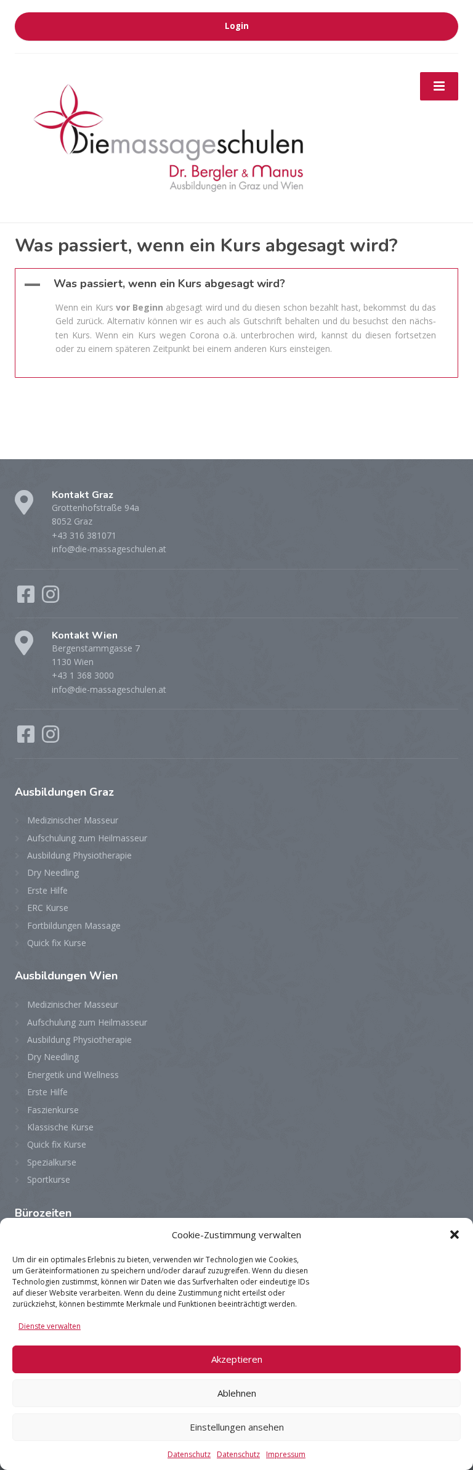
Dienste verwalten (49, 1326)
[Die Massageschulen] (169, 136)
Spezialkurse (51, 1162)
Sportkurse (48, 1179)
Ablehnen (236, 1393)
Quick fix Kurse (56, 943)
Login (237, 25)
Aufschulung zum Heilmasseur (87, 838)
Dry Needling (53, 872)
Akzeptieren (236, 1359)
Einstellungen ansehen (237, 1427)
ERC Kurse (47, 907)
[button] (454, 1234)
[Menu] (439, 86)
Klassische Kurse (60, 1127)
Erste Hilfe (47, 890)
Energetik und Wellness (73, 1074)
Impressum (285, 1454)
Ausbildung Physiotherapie (79, 855)
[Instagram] (50, 598)
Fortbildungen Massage (74, 925)
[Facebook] (27, 598)
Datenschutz (189, 1454)
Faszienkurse (53, 1110)
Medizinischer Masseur (72, 820)
